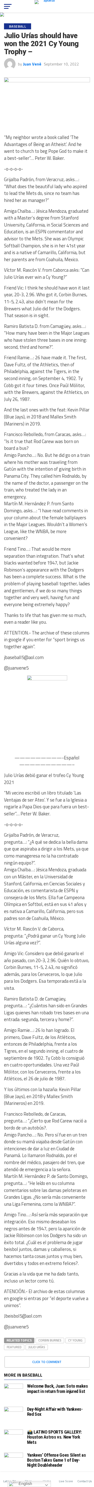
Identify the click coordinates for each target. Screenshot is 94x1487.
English (25, 1483)
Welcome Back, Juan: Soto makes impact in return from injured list (57, 1388)
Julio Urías (36, 1347)
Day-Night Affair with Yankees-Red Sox (55, 1411)
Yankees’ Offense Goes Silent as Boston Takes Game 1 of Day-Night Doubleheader (56, 1460)
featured (14, 1347)
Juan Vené (32, 64)
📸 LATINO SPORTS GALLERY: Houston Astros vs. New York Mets (54, 1437)
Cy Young (75, 1340)
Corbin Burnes (49, 1340)
